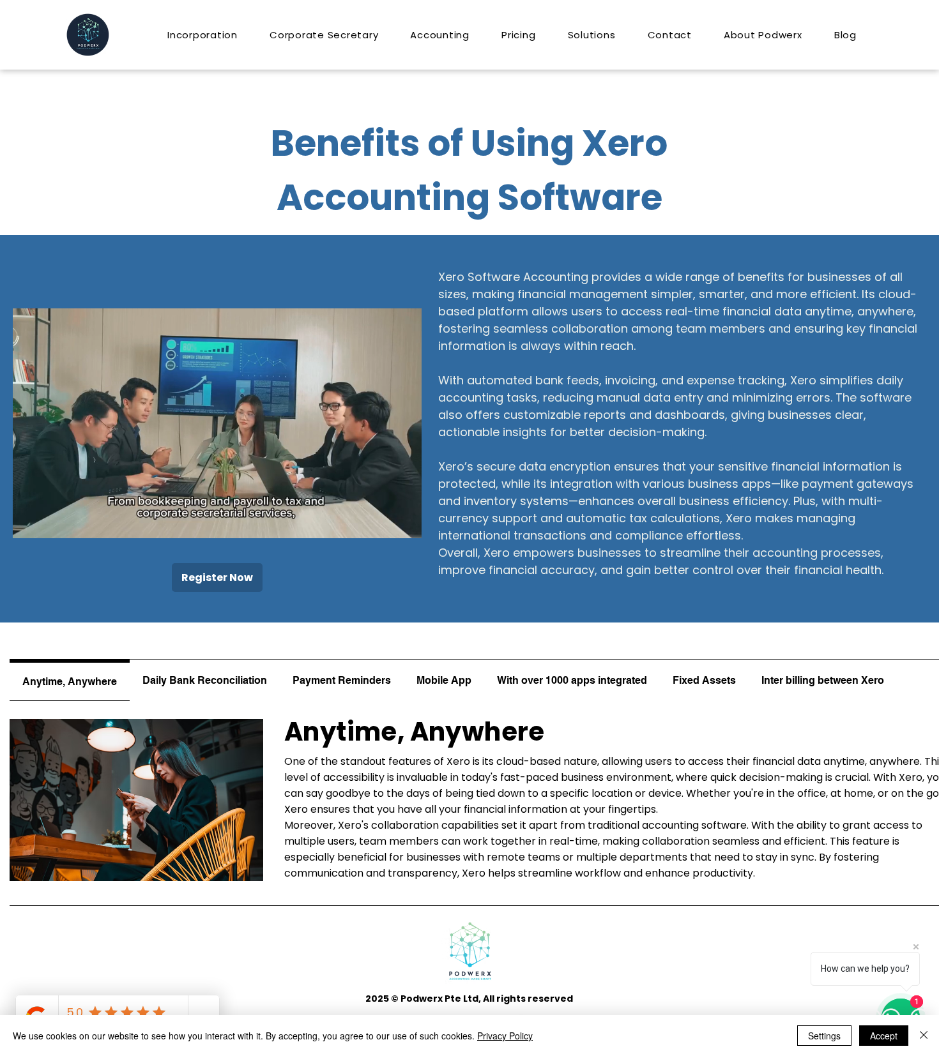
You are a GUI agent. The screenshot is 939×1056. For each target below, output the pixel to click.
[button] (405, 524)
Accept (883, 1035)
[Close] (923, 1035)
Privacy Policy (505, 1035)
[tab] (70, 680)
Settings (824, 1035)
